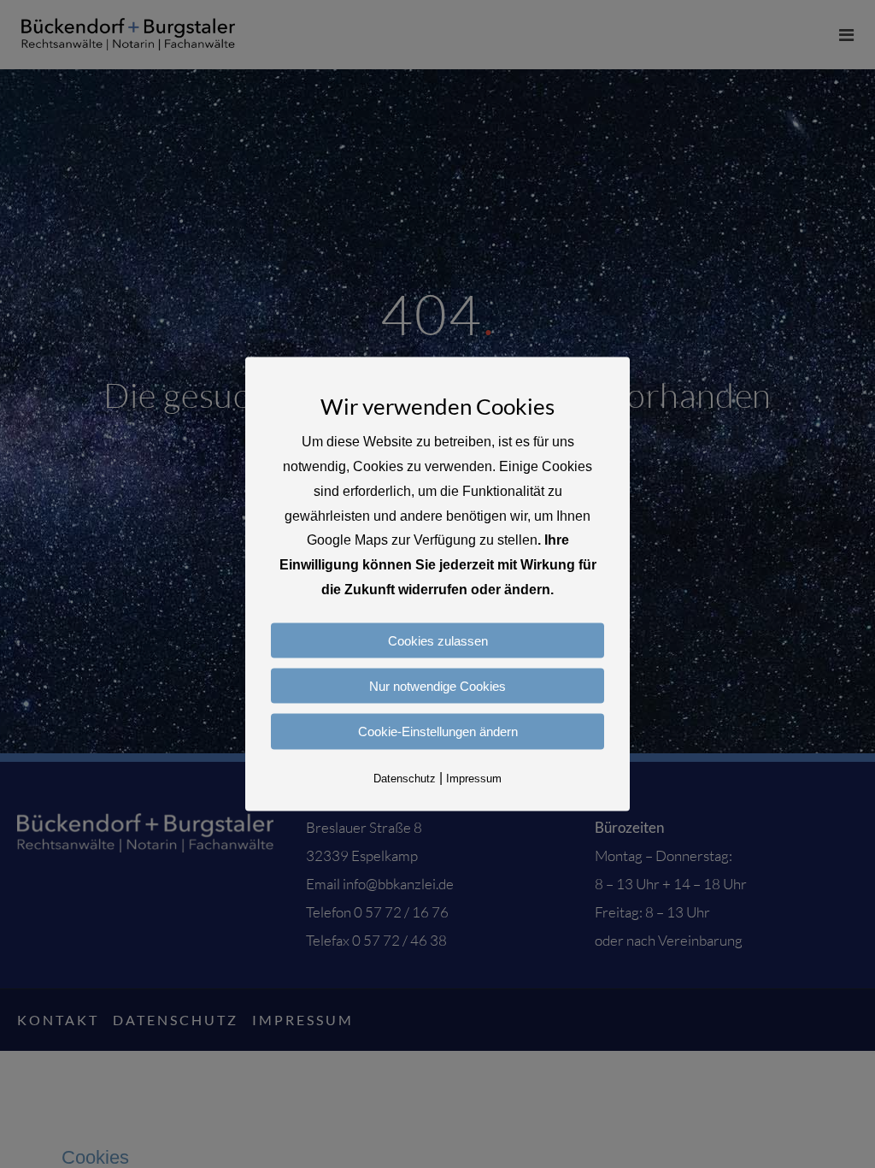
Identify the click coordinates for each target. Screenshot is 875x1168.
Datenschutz (404, 777)
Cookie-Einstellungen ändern (438, 731)
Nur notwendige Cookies (437, 686)
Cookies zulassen (438, 640)
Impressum (474, 777)
